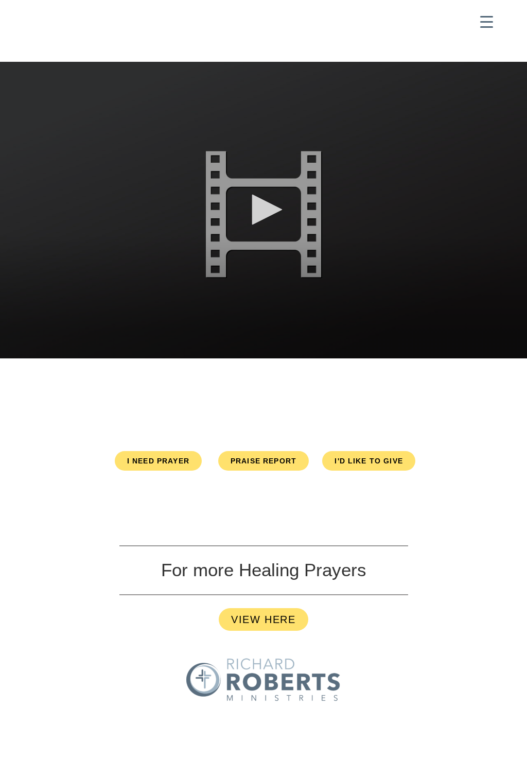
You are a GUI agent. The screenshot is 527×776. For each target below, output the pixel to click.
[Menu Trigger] (486, 22)
